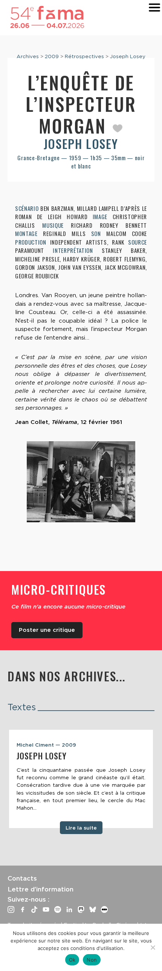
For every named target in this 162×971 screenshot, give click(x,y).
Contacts (22, 878)
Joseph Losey (127, 56)
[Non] (152, 947)
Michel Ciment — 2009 (46, 745)
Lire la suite (81, 828)
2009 (52, 56)
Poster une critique (47, 630)
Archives (28, 56)
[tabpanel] (81, 779)
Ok (72, 960)
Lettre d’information (40, 889)
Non (92, 960)
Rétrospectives (84, 56)
